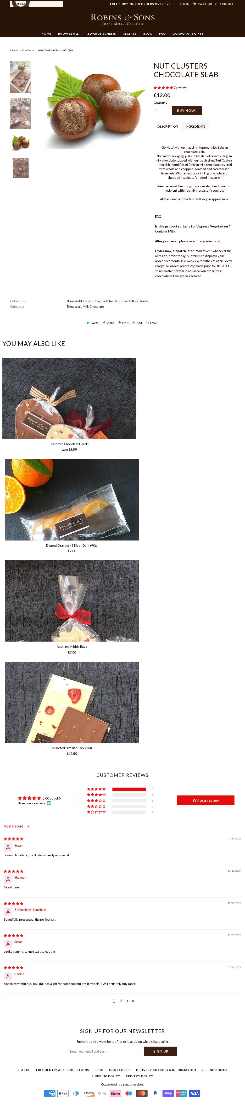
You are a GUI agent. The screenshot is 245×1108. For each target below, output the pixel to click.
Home (46, 33)
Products (27, 50)
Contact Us (120, 1070)
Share (110, 322)
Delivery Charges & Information (166, 1070)
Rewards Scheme (101, 33)
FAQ (162, 33)
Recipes (129, 33)
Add (139, 322)
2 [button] (121, 1001)
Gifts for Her (91, 301)
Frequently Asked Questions (62, 1070)
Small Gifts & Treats (134, 301)
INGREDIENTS (195, 126)
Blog (147, 33)
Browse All (68, 33)
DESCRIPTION (167, 126)
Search (24, 1070)
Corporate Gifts (188, 33)
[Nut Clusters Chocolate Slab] (93, 105)
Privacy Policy (139, 1076)
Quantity (160, 103)
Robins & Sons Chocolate (127, 1084)
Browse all (74, 306)
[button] (164, 88)
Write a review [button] (206, 800)
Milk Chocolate (93, 306)
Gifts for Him (110, 301)
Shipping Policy (106, 1076)
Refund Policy (214, 1070)
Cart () (204, 4)
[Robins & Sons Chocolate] (122, 20)
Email (153, 322)
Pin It (125, 322)
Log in (183, 4)
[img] (13, 839)
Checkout (224, 4)
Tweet (94, 322)
